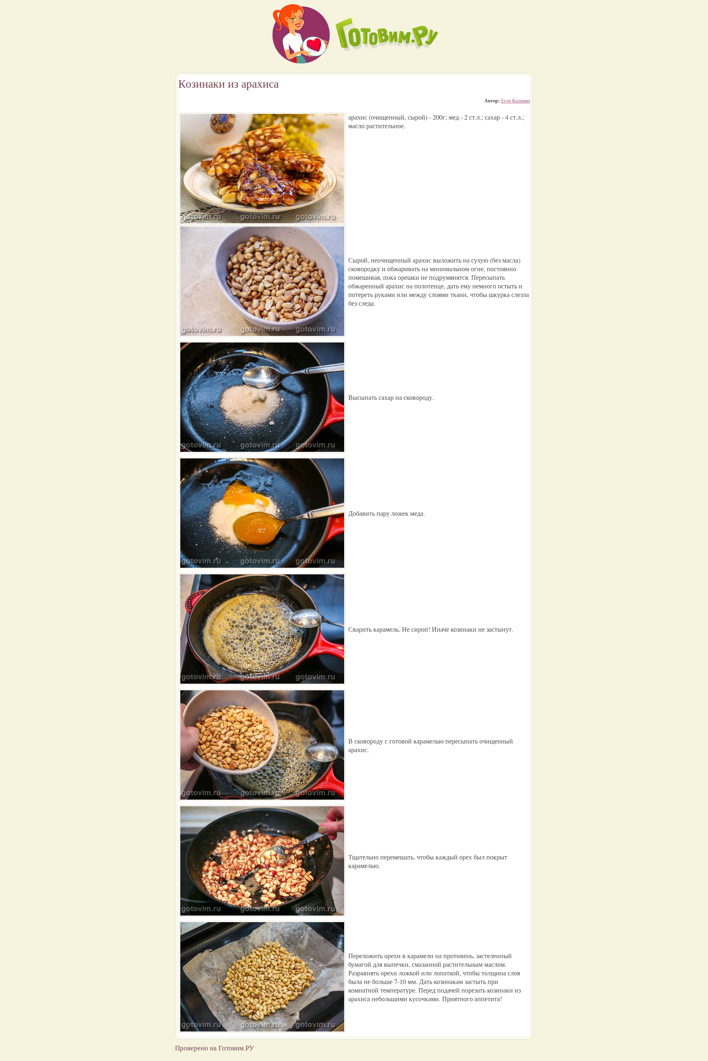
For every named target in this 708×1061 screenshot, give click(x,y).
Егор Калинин (515, 100)
